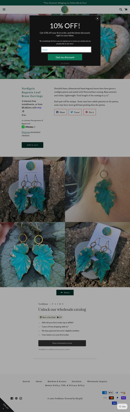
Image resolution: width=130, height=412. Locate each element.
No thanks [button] (65, 63)
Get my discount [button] (65, 57)
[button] (97, 18)
